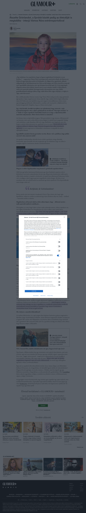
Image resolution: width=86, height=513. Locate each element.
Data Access (43, 295)
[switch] (58, 242)
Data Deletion (36, 295)
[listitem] (43, 239)
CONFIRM (34, 291)
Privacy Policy (50, 295)
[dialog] (43, 256)
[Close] (65, 217)
